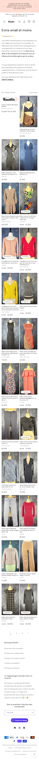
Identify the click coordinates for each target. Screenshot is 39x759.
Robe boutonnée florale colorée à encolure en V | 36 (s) (10, 398)
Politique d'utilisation (12, 668)
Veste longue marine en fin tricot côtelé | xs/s (28, 486)
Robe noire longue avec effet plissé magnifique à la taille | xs (10, 353)
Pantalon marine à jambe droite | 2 (10, 442)
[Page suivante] (28, 633)
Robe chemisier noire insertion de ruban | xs (9, 173)
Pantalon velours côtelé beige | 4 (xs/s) (28, 574)
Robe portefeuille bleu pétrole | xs (27, 173)
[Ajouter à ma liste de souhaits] (16, 98)
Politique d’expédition (20, 754)
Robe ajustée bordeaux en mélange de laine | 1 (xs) (27, 530)
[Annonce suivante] (35, 6)
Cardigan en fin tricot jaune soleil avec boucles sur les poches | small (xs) (10, 308)
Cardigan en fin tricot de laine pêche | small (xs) (10, 262)
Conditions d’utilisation (29, 751)
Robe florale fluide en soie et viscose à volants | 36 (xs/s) (10, 217)
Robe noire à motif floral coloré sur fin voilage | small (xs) (28, 217)
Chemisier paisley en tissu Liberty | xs (9, 486)
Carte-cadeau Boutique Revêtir (10, 105)
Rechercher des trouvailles (13, 648)
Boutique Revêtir (11, 745)
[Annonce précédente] (4, 6)
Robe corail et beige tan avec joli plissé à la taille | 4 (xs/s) (28, 353)
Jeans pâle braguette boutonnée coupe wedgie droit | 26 (10, 530)
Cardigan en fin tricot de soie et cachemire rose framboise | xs (28, 263)
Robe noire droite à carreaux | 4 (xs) (8, 618)
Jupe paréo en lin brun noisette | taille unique (27, 130)
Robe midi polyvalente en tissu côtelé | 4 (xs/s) (28, 618)
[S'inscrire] (32, 712)
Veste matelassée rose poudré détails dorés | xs (10, 574)
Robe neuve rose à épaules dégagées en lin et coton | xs (28, 398)
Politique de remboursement (14, 658)
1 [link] (10, 633)
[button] (4, 21)
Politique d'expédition (12, 663)
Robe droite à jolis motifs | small (28, 307)
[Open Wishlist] (29, 21)
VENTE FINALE (7, 79)
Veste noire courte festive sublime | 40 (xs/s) (28, 442)
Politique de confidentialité (14, 653)
